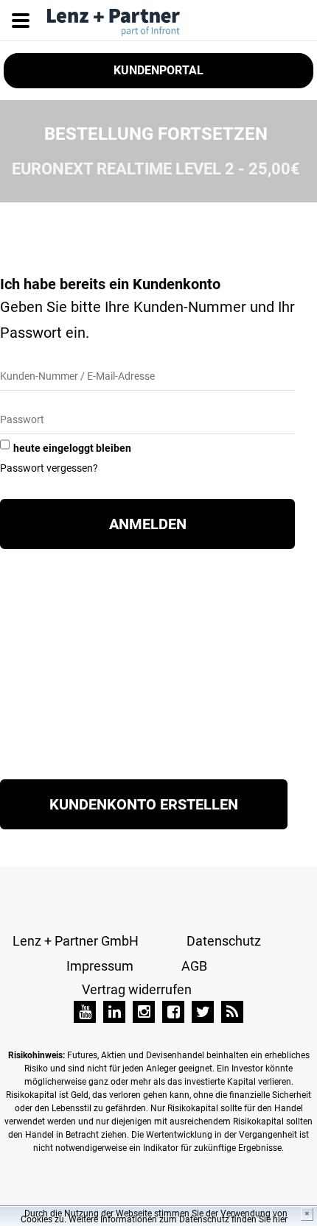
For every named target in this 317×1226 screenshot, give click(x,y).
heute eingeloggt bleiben (72, 448)
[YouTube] (85, 1012)
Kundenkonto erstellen (143, 804)
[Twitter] (203, 1012)
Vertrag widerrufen (137, 989)
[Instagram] (144, 1012)
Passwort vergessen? (49, 468)
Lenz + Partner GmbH (76, 941)
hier (280, 1219)
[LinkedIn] (114, 1012)
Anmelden (148, 524)
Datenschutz (224, 941)
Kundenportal (158, 70)
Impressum (99, 966)
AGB (194, 966)
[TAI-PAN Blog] (232, 1012)
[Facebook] (173, 1012)
